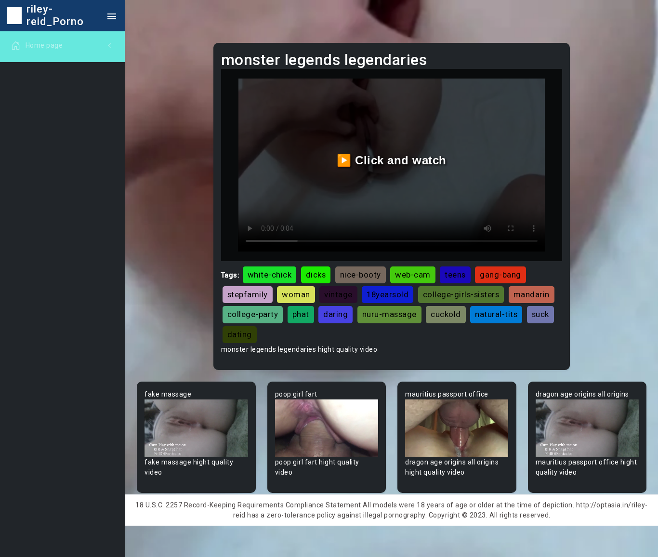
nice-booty (360, 274)
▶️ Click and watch (392, 160)
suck (540, 314)
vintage (338, 294)
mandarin (531, 294)
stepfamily (247, 294)
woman (296, 294)
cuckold (446, 314)
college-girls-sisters (461, 294)
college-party (252, 314)
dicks (316, 274)
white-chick (270, 274)
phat (300, 314)
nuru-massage (389, 314)
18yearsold (387, 294)
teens (455, 274)
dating (239, 334)
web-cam (413, 274)
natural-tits (496, 314)
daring (335, 314)
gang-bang (500, 274)
